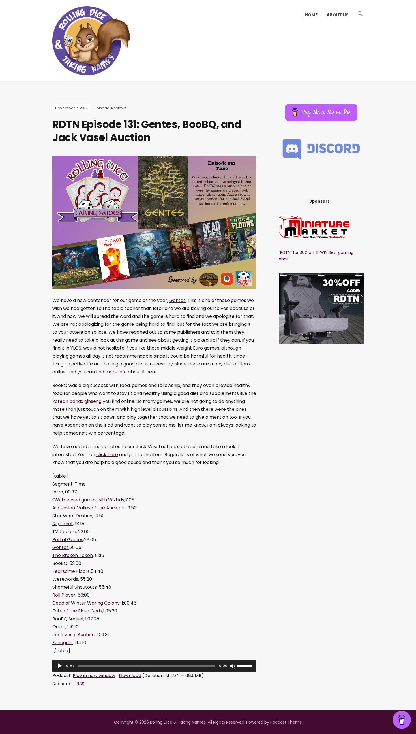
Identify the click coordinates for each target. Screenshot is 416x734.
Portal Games (67, 539)
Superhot (62, 523)
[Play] (60, 666)
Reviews (118, 108)
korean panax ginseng (77, 401)
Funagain (62, 642)
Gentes (177, 300)
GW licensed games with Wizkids (88, 500)
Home (311, 15)
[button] (360, 14)
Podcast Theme (286, 722)
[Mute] (233, 666)
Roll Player (64, 595)
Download (130, 675)
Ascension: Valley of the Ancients (89, 508)
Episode (102, 108)
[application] (154, 666)
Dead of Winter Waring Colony (86, 603)
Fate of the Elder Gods (77, 611)
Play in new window (94, 675)
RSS (80, 683)
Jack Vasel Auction (73, 634)
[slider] (245, 665)
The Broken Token (72, 555)
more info (116, 372)
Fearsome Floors (71, 571)
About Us (338, 15)
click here (107, 454)
